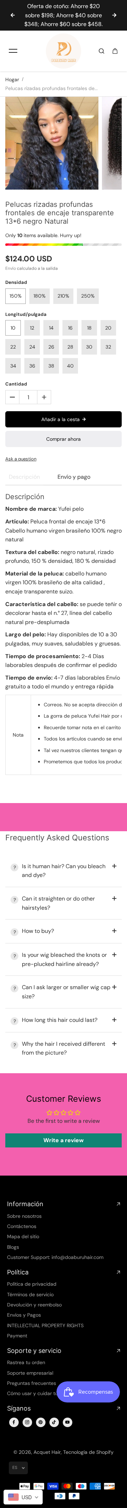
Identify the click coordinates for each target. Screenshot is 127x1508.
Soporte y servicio (34, 1350)
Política (18, 1272)
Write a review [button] (63, 1140)
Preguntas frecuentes (31, 1383)
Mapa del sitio (23, 1236)
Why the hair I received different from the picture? (63, 1048)
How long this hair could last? (59, 1020)
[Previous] (12, 15)
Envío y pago (74, 477)
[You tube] (67, 1422)
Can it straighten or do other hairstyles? (58, 903)
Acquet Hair (47, 1452)
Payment (17, 1335)
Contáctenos (21, 1226)
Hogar (12, 79)
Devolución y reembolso (34, 1305)
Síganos (19, 1408)
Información (25, 1204)
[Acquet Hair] (63, 51)
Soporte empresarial (30, 1373)
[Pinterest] (40, 1422)
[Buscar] (101, 51)
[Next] (114, 15)
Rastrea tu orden (26, 1362)
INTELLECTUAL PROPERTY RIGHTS (45, 1325)
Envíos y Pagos (24, 1315)
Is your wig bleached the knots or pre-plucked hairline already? (64, 959)
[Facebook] (13, 1422)
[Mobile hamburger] (13, 51)
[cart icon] (115, 51)
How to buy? (38, 931)
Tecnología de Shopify (88, 1452)
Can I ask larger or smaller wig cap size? (66, 992)
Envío (10, 268)
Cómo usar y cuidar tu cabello (41, 1393)
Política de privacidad (31, 1284)
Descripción (24, 477)
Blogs (13, 1247)
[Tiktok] (54, 1422)
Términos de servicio (30, 1294)
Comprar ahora (63, 439)
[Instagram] (27, 1422)
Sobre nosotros (24, 1216)
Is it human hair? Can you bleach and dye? (63, 871)
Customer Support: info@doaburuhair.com (55, 1257)
